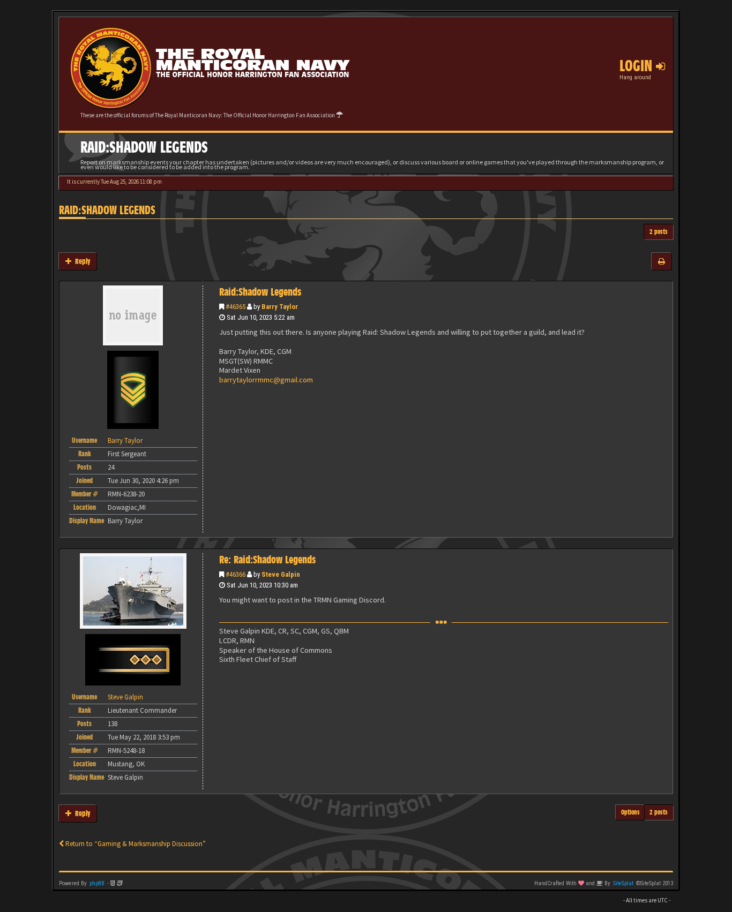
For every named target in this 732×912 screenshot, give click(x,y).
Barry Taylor (280, 307)
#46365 (235, 307)
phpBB (96, 883)
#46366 (235, 574)
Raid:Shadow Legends (107, 210)
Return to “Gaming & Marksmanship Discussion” (135, 843)
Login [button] (637, 66)
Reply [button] (80, 261)
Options (630, 812)
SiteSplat (623, 883)
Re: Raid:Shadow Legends (267, 559)
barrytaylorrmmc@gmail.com (266, 380)
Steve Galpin (281, 574)
